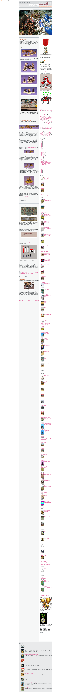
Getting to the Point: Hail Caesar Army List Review (32, 649)
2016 (41, 149)
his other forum (30, 242)
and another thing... (44, 561)
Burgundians (26, 687)
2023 (41, 142)
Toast (25, 659)
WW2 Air (41, 135)
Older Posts (37, 300)
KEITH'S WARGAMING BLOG (45, 214)
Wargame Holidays (43, 555)
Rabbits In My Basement (24, 2)
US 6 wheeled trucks (47, 468)
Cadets (44, 110)
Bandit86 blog (43, 460)
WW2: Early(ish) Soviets (47, 387)
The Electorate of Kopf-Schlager (45, 429)
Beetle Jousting (26, 668)
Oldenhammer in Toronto (44, 332)
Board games (49, 109)
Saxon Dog (42, 326)
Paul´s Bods (42, 188)
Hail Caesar (26, 273)
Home (29, 300)
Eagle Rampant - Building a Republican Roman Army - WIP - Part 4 (47, 254)
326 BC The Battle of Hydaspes (45, 372)
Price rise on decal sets (44, 492)
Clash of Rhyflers (44, 111)
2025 (41, 140)
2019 (41, 146)
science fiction (41, 127)
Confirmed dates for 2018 (44, 440)
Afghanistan (45, 107)
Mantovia (46, 120)
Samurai (31, 273)
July (42, 157)
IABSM (41, 116)
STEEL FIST (42, 491)
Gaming (25, 116)
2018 (41, 147)
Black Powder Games (44, 454)
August (42, 156)
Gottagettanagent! (43, 578)
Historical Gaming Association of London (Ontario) (46, 439)
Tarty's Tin (42, 448)
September (43, 155)
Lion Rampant (45, 119)
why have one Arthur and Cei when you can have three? (47, 425)
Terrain (41, 131)
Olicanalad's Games (44, 350)
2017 (41, 148)
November (43, 153)
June (42, 158)
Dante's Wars (43, 322)
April (42, 160)
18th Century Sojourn (44, 300)
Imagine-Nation (46, 116)
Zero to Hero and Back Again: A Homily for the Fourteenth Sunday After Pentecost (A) (46, 196)
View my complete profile (43, 71)
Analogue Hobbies (43, 276)
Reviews (41, 126)
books (40, 110)
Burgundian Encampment (47, 283)
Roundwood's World (44, 338)
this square (28, 40)
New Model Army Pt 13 (47, 189)
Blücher (45, 109)
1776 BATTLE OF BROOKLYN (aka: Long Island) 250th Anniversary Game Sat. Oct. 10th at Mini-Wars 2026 (47, 229)
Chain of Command (49, 110)
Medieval (51, 120)
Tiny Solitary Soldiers (44, 479)
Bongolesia (42, 500)
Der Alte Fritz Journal (44, 220)
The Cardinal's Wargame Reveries (46, 423)
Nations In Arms (43, 239)
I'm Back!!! (42, 507)
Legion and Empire (48, 118)
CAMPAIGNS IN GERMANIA (45, 294)
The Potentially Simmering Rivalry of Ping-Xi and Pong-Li (47, 340)
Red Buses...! (46, 307)
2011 (41, 171)
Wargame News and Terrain (45, 176)
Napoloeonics (49, 121)
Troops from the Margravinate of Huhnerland (46, 431)
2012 (41, 170)
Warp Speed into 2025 (47, 345)
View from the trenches (44, 494)
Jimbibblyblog (43, 374)
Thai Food (45, 568)
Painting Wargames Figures (45, 245)
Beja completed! (46, 351)
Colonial (22, 116)
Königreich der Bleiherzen (44, 586)
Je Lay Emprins (43, 282)
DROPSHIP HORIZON (44, 258)
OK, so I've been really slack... (45, 562)
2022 (41, 143)
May (42, 159)
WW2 (49, 134)
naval (42, 122)
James (46, 60)
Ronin (29, 273)
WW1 (46, 134)
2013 (41, 169)
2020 (41, 145)
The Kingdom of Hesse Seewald (45, 399)
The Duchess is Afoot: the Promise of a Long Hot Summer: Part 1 (47, 588)
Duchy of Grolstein (43, 580)
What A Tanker (43, 134)
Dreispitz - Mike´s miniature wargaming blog (45, 251)
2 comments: (37, 272)
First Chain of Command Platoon (25, 120)
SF (43, 128)
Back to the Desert (47, 516)
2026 (41, 139)
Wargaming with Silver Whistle (45, 417)
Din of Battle (42, 270)
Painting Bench (29, 116)
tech (50, 130)
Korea (44, 118)
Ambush (45, 495)
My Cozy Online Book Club (45, 595)
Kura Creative (43, 549)
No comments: (36, 196)
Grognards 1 (42, 436)
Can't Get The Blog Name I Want (45, 564)
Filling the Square (22, 39)
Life (40, 119)
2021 (41, 144)
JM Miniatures (50, 117)
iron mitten (42, 182)
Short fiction (45, 129)
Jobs (41, 118)
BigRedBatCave (43, 288)
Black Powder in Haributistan (28, 673)
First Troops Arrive (22, 279)
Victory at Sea (48, 133)
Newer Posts (21, 300)
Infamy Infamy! (44, 117)
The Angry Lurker (43, 405)
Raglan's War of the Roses (44, 592)
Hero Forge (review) (47, 461)
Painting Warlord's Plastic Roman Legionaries (31, 654)
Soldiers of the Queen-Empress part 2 (30, 682)
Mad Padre (42, 194)
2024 (41, 141)
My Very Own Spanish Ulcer (45, 435)
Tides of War (42, 411)
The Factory (42, 509)
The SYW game (46, 327)
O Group (49, 122)
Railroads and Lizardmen (47, 486)
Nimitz (46, 122)
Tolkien (46, 132)
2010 (41, 172)
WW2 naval (46, 135)
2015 (41, 150)
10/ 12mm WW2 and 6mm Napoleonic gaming (44, 467)
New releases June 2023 (47, 363)
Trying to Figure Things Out (45, 163)
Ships (40, 129)
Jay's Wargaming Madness (45, 264)
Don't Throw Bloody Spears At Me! (46, 344)
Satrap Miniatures (43, 442)
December (43, 152)
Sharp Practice (48, 128)
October (42, 154)
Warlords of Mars (43, 485)
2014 (41, 151)
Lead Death (42, 473)
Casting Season (46, 522)
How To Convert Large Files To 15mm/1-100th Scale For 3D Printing (47, 260)
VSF (51, 133)
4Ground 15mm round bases (31, 147)
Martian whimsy (46, 375)
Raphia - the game (46, 531)
